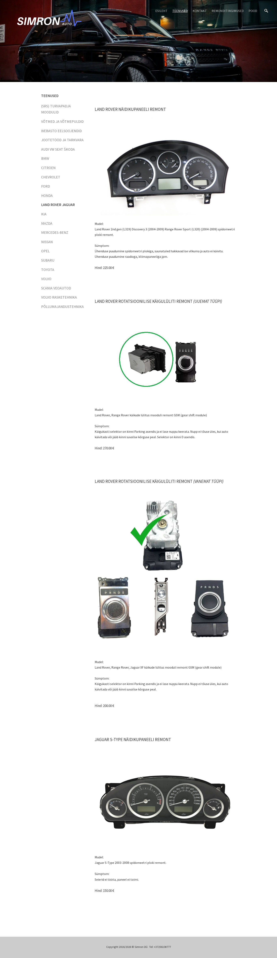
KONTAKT (200, 11)
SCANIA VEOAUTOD (56, 288)
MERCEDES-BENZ (54, 232)
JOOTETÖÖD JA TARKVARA (62, 140)
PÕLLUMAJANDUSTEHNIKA (62, 306)
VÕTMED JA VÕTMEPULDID (62, 121)
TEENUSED (180, 11)
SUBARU (47, 260)
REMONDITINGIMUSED (228, 11)
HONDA (47, 195)
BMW (45, 158)
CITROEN (48, 167)
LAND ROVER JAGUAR (58, 204)
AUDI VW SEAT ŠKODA (58, 149)
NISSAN (47, 242)
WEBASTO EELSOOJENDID (61, 130)
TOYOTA (47, 269)
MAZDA (46, 223)
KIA (43, 214)
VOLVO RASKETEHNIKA (59, 297)
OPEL (45, 251)
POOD (253, 11)
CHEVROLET (50, 177)
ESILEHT (161, 11)
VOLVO (46, 278)
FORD (45, 186)
